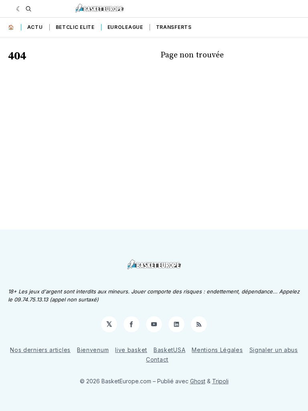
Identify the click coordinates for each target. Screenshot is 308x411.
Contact (157, 359)
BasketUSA (169, 349)
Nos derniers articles (40, 349)
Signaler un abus (273, 349)
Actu (35, 27)
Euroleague (125, 27)
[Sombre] (19, 9)
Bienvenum (93, 349)
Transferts (174, 27)
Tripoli (220, 381)
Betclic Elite (75, 27)
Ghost (197, 381)
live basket (131, 349)
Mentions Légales (217, 349)
